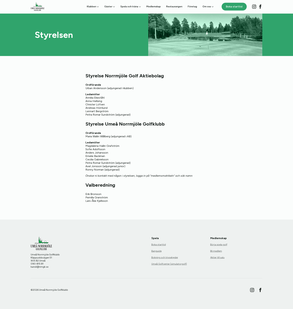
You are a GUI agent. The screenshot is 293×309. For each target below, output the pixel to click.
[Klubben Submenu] (97, 6)
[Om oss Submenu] (212, 6)
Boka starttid (158, 244)
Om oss (206, 6)
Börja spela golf (218, 244)
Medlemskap (153, 6)
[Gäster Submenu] (113, 6)
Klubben (91, 6)
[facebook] (260, 7)
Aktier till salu (217, 257)
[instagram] (254, 7)
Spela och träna (129, 6)
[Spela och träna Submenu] (139, 6)
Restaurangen (174, 6)
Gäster (108, 6)
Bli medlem (216, 251)
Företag (192, 6)
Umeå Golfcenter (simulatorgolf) (169, 264)
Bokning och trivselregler (164, 257)
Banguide (156, 251)
